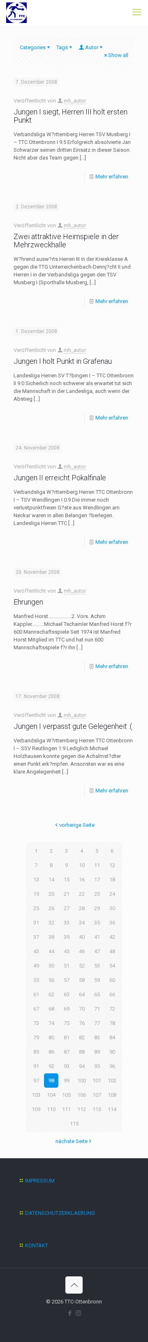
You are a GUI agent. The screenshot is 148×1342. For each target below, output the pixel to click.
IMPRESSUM (40, 1181)
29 (97, 908)
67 (36, 1009)
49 (36, 966)
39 (66, 937)
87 (66, 1052)
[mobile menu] (137, 12)
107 (96, 1095)
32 (51, 923)
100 (81, 1080)
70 (82, 1009)
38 (51, 937)
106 (81, 1095)
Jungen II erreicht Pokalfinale (60, 477)
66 (112, 994)
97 (36, 1080)
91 (36, 1066)
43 (36, 951)
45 (66, 951)
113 (96, 1109)
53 (97, 966)
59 (97, 980)
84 (112, 1037)
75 (66, 1023)
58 (82, 980)
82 (82, 1037)
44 (51, 951)
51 (66, 966)
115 (74, 1124)
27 (66, 908)
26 (51, 908)
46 (82, 951)
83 (97, 1037)
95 (97, 1066)
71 (97, 1009)
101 (96, 1080)
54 (112, 966)
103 (36, 1095)
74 (51, 1023)
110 (51, 1109)
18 (112, 879)
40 (82, 937)
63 (66, 994)
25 (36, 908)
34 (82, 923)
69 (66, 1009)
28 (82, 908)
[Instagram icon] (78, 1313)
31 (36, 923)
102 (112, 1080)
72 (112, 1009)
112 (81, 1109)
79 (36, 1037)
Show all (118, 55)
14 (51, 879)
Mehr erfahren (111, 176)
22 (82, 894)
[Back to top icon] (74, 1285)
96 (112, 1066)
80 (51, 1037)
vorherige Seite (77, 825)
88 (82, 1052)
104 (51, 1095)
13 (36, 879)
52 (82, 966)
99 (66, 1080)
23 (97, 894)
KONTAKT (36, 1245)
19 (36, 894)
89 (97, 1052)
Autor (91, 47)
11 (97, 865)
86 (51, 1052)
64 (82, 994)
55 (36, 980)
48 (112, 951)
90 (112, 1052)
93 (66, 1066)
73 (36, 1023)
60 (112, 980)
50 (51, 966)
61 (36, 994)
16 (82, 879)
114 (112, 1109)
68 (51, 1009)
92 (51, 1066)
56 (51, 980)
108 (112, 1095)
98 (51, 1080)
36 (112, 923)
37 (36, 937)
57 (66, 980)
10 (82, 865)
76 (82, 1023)
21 (66, 894)
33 (66, 923)
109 (36, 1109)
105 (66, 1095)
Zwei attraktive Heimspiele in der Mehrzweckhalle (66, 240)
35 (97, 923)
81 (66, 1037)
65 (97, 994)
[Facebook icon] (70, 1313)
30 (112, 908)
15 (66, 879)
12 (112, 865)
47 (97, 951)
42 (112, 937)
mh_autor (75, 101)
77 (97, 1023)
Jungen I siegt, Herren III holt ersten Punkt (70, 115)
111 (66, 1109)
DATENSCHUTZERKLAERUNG (60, 1213)
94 (82, 1066)
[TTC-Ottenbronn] (16, 12)
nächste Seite (72, 1141)
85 (36, 1052)
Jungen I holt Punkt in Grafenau (63, 361)
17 (97, 879)
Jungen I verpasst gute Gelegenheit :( (73, 726)
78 (112, 1023)
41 (97, 937)
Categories (33, 47)
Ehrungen (28, 602)
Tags (62, 47)
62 (51, 994)
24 (112, 894)
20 (51, 894)
